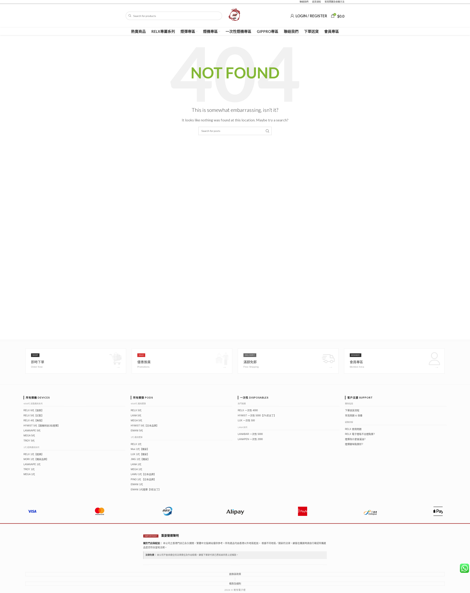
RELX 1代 (136, 444)
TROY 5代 (29, 440)
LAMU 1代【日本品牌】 (143, 474)
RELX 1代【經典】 (34, 454)
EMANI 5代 (137, 430)
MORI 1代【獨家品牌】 (36, 459)
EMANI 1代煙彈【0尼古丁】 (146, 489)
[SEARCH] (267, 131)
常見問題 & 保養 (353, 415)
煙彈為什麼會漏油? (355, 439)
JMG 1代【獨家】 (140, 459)
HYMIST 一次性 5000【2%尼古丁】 (257, 415)
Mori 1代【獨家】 (140, 449)
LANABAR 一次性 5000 (250, 434)
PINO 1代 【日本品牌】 (143, 479)
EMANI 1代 (137, 484)
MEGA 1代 (29, 474)
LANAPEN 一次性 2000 (250, 439)
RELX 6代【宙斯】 (34, 410)
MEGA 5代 (29, 435)
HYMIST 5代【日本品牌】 (145, 425)
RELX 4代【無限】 (34, 420)
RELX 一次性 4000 (248, 410)
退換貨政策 (235, 574)
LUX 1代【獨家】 (140, 454)
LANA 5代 (136, 415)
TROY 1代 (29, 469)
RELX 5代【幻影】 (34, 415)
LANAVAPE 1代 (32, 464)
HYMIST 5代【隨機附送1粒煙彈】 (42, 425)
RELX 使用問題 (353, 429)
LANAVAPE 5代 (32, 430)
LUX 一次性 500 (246, 420)
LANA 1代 (136, 464)
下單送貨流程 (352, 410)
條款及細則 (235, 583)
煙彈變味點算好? (354, 444)
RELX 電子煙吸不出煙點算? (360, 434)
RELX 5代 (136, 410)
